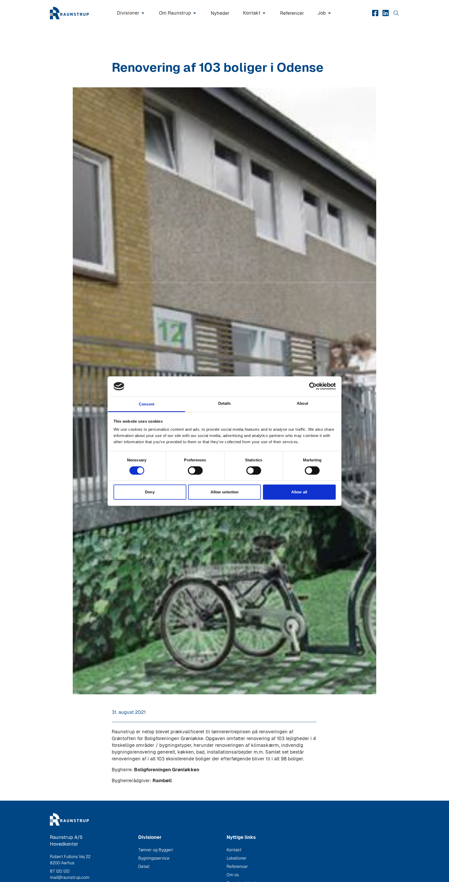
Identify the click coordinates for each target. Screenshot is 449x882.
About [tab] (302, 403)
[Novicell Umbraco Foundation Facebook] (375, 13)
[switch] (195, 470)
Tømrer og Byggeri (155, 849)
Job (322, 13)
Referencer (292, 13)
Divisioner (128, 13)
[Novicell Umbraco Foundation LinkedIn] (385, 13)
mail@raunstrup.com (69, 877)
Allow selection (224, 492)
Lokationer (237, 858)
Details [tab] (224, 403)
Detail (143, 866)
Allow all (299, 492)
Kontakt (251, 13)
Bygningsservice (153, 858)
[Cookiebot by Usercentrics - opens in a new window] (313, 386)
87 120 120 (59, 871)
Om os (233, 874)
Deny (149, 492)
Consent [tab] (146, 404)
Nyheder (220, 13)
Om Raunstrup (175, 13)
